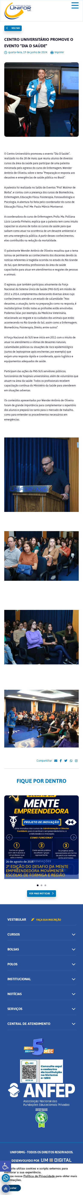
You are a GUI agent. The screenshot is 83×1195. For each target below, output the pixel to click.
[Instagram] (76, 760)
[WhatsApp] (71, 760)
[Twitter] (65, 760)
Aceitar (12, 1188)
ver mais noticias (39, 893)
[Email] (55, 760)
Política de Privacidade (39, 1176)
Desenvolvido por (25, 1161)
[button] (5, 1166)
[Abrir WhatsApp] (72, 1184)
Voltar (15, 28)
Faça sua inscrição (48, 919)
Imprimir (59, 52)
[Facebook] (61, 760)
